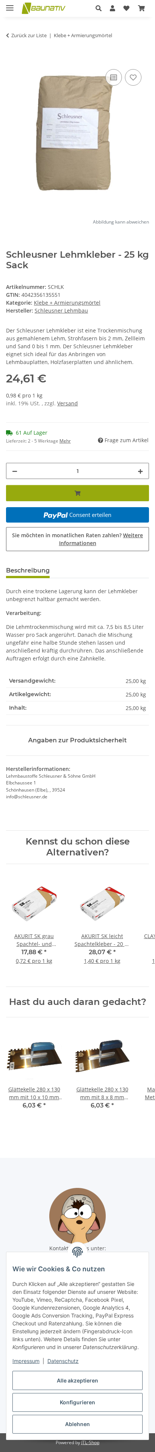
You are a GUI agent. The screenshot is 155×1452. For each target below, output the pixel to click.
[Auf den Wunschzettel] (133, 77)
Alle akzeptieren (77, 1380)
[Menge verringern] (14, 471)
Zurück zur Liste (29, 35)
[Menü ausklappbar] (10, 4)
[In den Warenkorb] (12, 59)
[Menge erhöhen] (140, 471)
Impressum (26, 1361)
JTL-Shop (90, 1442)
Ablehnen (77, 1424)
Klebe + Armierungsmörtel (67, 302)
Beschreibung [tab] (28, 570)
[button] (98, 8)
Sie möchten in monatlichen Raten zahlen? (77, 539)
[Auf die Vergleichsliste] (113, 77)
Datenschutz (63, 1361)
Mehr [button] (65, 441)
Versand (67, 403)
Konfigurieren (77, 1402)
